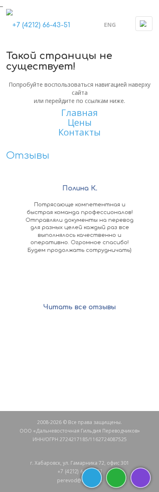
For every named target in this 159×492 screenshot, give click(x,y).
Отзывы (27, 155)
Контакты (79, 132)
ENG (110, 24)
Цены (80, 122)
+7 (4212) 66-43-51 (41, 25)
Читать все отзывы (79, 307)
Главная (79, 112)
